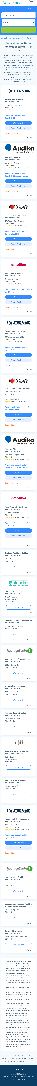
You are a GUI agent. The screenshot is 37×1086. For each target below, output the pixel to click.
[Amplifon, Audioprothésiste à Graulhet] (18, 265)
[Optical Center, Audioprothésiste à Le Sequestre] (18, 381)
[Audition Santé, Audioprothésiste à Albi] (19, 869)
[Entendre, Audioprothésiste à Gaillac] (18, 584)
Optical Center (15, 67)
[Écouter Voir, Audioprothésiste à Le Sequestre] (18, 811)
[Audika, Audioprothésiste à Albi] (19, 441)
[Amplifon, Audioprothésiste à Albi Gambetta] (18, 499)
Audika (25, 65)
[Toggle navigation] (31, 2)
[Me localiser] (33, 22)
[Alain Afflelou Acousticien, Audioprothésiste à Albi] (18, 743)
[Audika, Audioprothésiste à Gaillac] (19, 149)
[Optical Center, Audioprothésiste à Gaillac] (18, 207)
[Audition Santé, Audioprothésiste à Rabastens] (19, 651)
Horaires (8, 365)
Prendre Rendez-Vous (18, 128)
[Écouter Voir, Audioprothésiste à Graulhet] (18, 323)
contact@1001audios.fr (18, 1074)
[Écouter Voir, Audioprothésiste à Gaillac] (18, 91)
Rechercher (18, 30)
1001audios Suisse (18, 1079)
